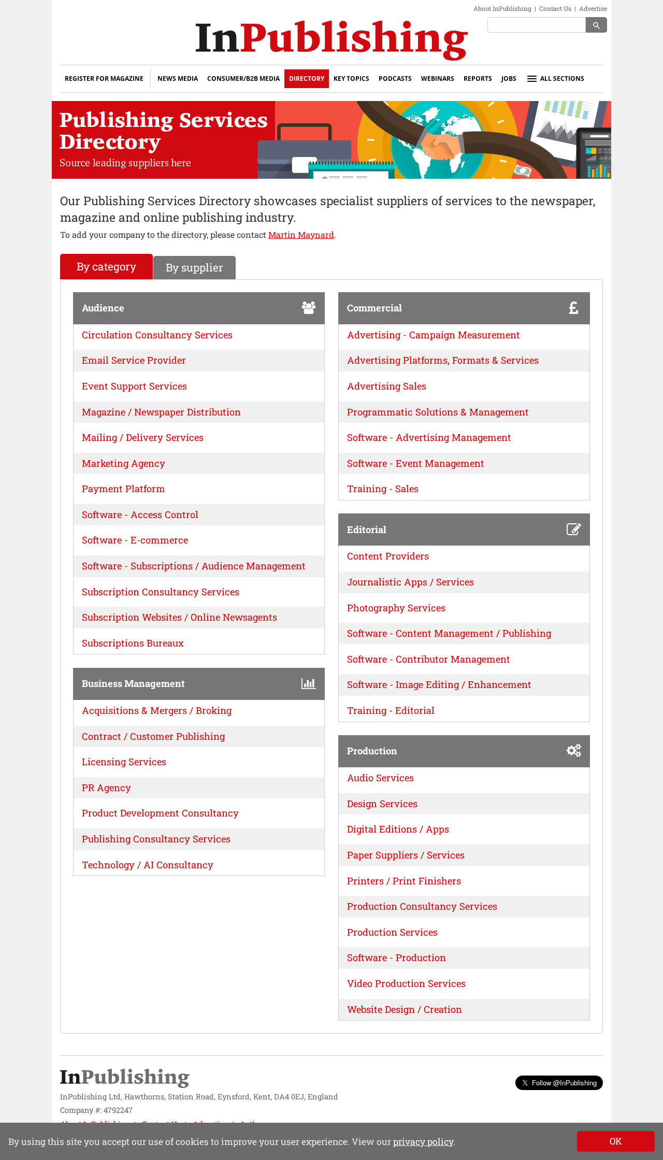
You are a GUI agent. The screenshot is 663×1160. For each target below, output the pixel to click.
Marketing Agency (123, 463)
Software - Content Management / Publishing (449, 633)
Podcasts (395, 78)
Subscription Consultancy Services (160, 591)
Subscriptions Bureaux (133, 643)
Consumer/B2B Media (243, 78)
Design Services (382, 803)
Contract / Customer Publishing (153, 736)
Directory (306, 78)
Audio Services (380, 777)
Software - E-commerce (135, 540)
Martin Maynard (301, 234)
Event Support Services (134, 386)
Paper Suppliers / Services (406, 855)
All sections (562, 78)
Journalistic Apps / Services (410, 582)
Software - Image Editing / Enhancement (439, 684)
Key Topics (351, 78)
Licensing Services (124, 761)
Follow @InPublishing (564, 1082)
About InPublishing (502, 8)
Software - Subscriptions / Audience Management (194, 566)
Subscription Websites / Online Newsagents (179, 617)
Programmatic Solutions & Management (438, 412)
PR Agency (106, 787)
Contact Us (555, 8)
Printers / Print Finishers (404, 881)
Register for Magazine (104, 78)
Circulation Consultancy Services (157, 334)
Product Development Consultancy (160, 813)
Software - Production (396, 957)
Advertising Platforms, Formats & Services (443, 360)
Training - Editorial (391, 710)
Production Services (392, 932)
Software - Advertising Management (429, 437)
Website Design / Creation (404, 1009)
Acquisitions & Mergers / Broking (157, 710)
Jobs (508, 78)
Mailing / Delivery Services (143, 437)
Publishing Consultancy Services (156, 839)
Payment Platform (123, 488)
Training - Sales (383, 488)
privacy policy (423, 1142)
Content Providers (388, 556)
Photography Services (396, 608)
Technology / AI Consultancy (147, 864)
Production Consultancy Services (422, 906)
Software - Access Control (140, 514)
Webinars (437, 78)
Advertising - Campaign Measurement (433, 334)
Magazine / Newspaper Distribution (161, 412)
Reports (478, 78)
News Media (177, 78)
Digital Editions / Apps (398, 829)
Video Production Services (406, 983)
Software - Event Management (415, 463)
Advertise (593, 8)
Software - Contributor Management (428, 659)
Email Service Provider (134, 360)
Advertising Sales (386, 386)
